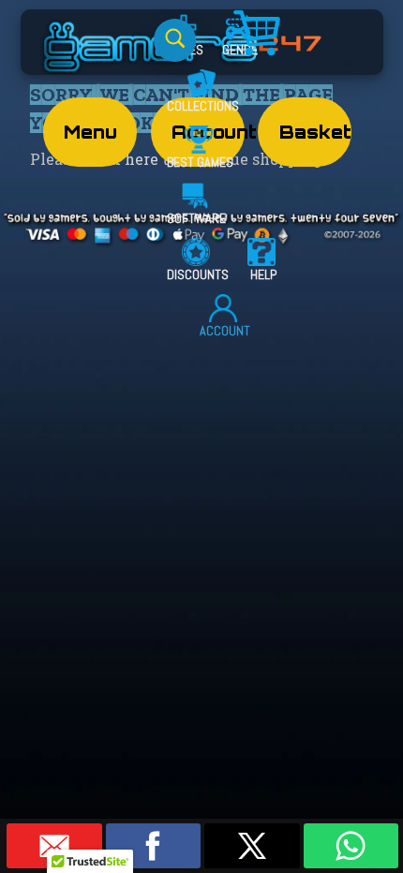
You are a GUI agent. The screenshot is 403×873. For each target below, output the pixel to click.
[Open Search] (175, 40)
